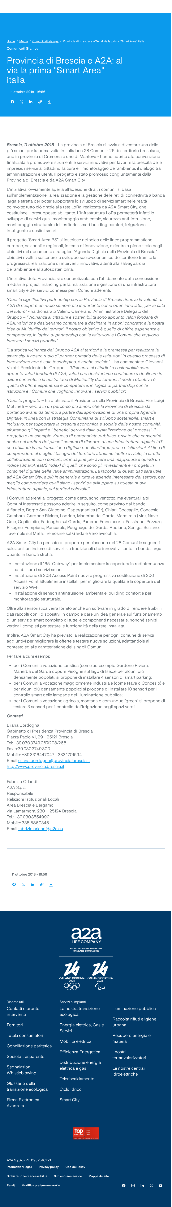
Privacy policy (49, 1167)
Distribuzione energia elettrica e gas (80, 1065)
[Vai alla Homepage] (86, 959)
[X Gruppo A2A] (151, 1185)
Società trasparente (25, 1056)
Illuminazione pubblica (134, 1008)
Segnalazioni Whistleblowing (21, 1069)
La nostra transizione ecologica (80, 1011)
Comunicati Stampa (22, 48)
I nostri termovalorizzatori (129, 1054)
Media (23, 41)
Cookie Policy (75, 1167)
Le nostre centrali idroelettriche (128, 1071)
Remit (11, 1185)
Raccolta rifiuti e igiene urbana (134, 1021)
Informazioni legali (19, 1167)
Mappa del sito (99, 1176)
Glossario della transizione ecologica (27, 1086)
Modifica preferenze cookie (41, 1185)
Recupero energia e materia (131, 1038)
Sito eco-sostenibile (68, 1176)
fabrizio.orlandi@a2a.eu (40, 828)
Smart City (69, 1099)
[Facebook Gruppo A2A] (123, 1185)
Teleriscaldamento (77, 1078)
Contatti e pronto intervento (23, 1011)
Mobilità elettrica (75, 1041)
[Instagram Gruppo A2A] (133, 1185)
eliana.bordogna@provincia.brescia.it (54, 760)
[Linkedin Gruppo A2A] (142, 1185)
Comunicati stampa (45, 41)
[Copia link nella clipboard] (40, 101)
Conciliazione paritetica (29, 1045)
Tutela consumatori (25, 1035)
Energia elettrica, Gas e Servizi (82, 1027)
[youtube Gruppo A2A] (160, 1185)
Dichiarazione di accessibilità (27, 1176)
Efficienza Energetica (80, 1051)
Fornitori (15, 1024)
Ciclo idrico (71, 1089)
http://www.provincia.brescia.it (35, 766)
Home (11, 41)
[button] (49, 102)
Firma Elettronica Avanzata (23, 1102)
